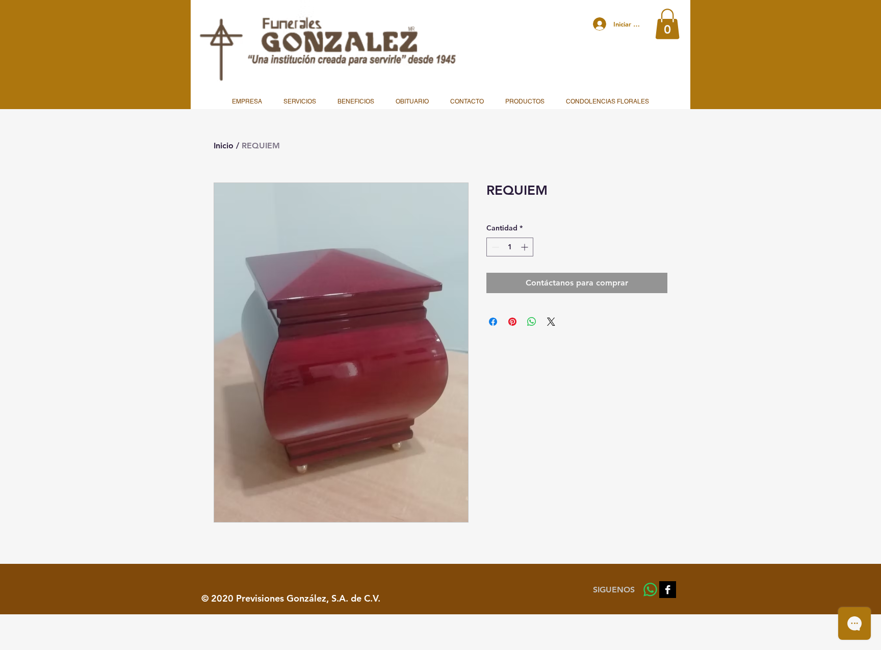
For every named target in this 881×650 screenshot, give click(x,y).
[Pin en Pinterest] (512, 322)
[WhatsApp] (650, 589)
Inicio (224, 145)
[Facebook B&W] (667, 589)
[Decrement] (494, 247)
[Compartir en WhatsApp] (532, 322)
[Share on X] (551, 322)
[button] (667, 24)
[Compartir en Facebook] (493, 322)
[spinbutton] (510, 247)
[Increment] (525, 247)
